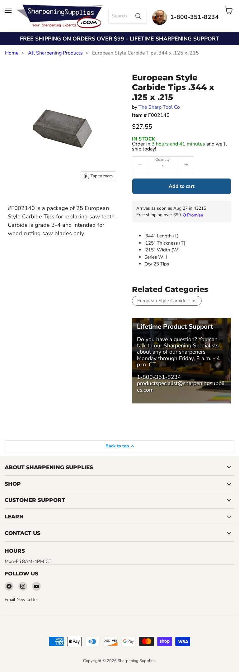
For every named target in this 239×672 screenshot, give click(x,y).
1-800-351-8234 (159, 377)
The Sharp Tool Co (159, 107)
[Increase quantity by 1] (186, 164)
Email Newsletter (21, 600)
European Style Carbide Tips (166, 301)
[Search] (138, 16)
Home (12, 53)
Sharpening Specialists (191, 345)
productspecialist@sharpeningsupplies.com (180, 386)
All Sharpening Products (55, 53)
